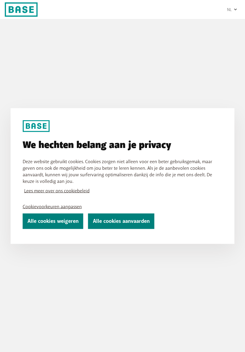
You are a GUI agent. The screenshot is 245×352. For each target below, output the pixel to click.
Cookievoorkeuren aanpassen (52, 207)
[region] (123, 176)
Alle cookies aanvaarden (121, 221)
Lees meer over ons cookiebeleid (57, 191)
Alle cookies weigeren (53, 221)
